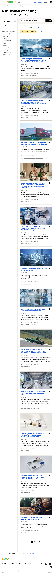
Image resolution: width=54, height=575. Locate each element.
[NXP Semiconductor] (10, 2)
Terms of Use (8, 571)
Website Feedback (6, 572)
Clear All (14, 21)
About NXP (9, 6)
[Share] (52, 10)
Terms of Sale (15, 571)
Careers (12, 563)
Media (24, 563)
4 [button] (39, 542)
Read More (32, 553)
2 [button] (34, 542)
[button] (46, 2)
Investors (19, 563)
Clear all (40, 31)
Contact (30, 563)
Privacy (3, 571)
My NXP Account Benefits (9, 566)
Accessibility (21, 571)
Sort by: (22, 28)
